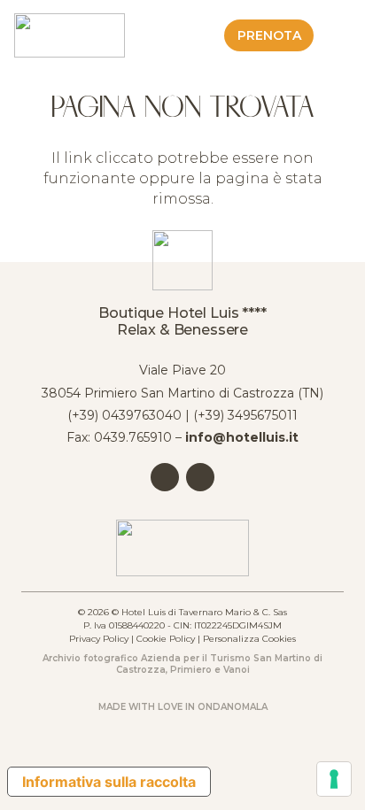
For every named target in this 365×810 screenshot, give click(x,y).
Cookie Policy (165, 638)
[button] (340, 35)
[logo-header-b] (69, 35)
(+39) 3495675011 (245, 415)
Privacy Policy (98, 638)
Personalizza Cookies (249, 638)
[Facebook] (165, 477)
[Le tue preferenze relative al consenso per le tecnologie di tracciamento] (334, 779)
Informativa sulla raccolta (109, 782)
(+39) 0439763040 (124, 415)
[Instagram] (200, 477)
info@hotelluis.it (242, 437)
